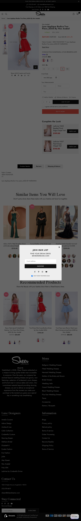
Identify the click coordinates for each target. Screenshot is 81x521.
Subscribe (40, 266)
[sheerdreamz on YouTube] (46, 271)
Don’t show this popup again (42, 276)
